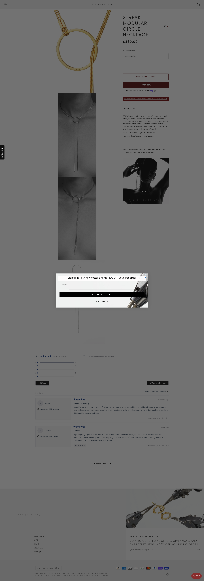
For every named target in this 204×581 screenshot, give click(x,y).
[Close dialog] (145, 276)
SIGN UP (102, 294)
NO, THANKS (102, 302)
